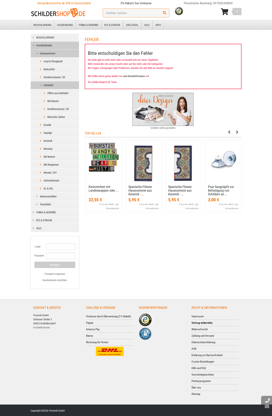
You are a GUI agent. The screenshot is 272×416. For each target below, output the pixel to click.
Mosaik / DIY (50, 172)
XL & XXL (48, 188)
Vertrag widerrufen (202, 323)
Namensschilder (48, 196)
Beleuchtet (49, 69)
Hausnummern (47, 53)
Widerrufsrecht (200, 329)
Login (38, 246)
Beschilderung (42, 24)
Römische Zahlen (56, 117)
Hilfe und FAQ (199, 368)
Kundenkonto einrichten (55, 280)
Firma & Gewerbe (88, 24)
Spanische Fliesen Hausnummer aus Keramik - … (140, 190)
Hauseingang (65, 24)
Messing (48, 148)
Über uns (196, 387)
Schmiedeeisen (51, 180)
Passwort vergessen (55, 273)
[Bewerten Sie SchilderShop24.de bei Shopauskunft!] (145, 333)
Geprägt (48, 132)
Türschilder (45, 204)
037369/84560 (223, 3)
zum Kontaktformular (134, 76)
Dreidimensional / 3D (54, 77)
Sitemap (196, 394)
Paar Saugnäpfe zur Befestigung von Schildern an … (221, 190)
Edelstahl (132, 24)
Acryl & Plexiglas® (53, 61)
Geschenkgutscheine (203, 374)
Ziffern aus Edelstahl (57, 93)
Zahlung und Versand (203, 335)
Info (158, 24)
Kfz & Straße (112, 24)
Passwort (38, 255)
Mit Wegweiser (51, 164)
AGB (194, 348)
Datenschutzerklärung (203, 342)
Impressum (198, 316)
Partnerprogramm (201, 381)
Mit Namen (53, 101)
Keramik (48, 140)
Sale (147, 24)
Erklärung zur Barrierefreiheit (207, 355)
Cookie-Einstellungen (203, 361)
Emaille (47, 124)
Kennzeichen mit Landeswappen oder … (103, 188)
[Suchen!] (164, 13)
